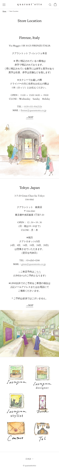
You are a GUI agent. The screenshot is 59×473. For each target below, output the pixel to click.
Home (4, 11)
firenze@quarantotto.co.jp (33, 110)
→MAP (29, 117)
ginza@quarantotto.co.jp (33, 264)
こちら (37, 271)
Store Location (13, 11)
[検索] (50, 4)
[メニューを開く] (4, 4)
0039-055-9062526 (33, 106)
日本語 (28, 458)
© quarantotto (29, 465)
